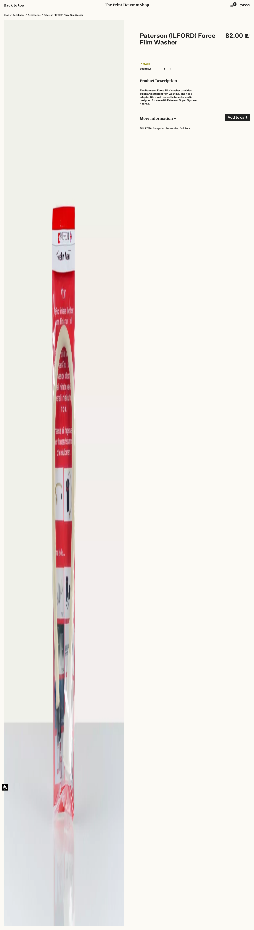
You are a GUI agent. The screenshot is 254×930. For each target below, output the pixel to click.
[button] (232, 6)
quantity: (145, 69)
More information (157, 119)
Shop (6, 15)
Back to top (14, 5)
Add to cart (237, 117)
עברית (245, 5)
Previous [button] (14, 22)
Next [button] (67, 22)
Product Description (158, 81)
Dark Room (19, 15)
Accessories (34, 15)
